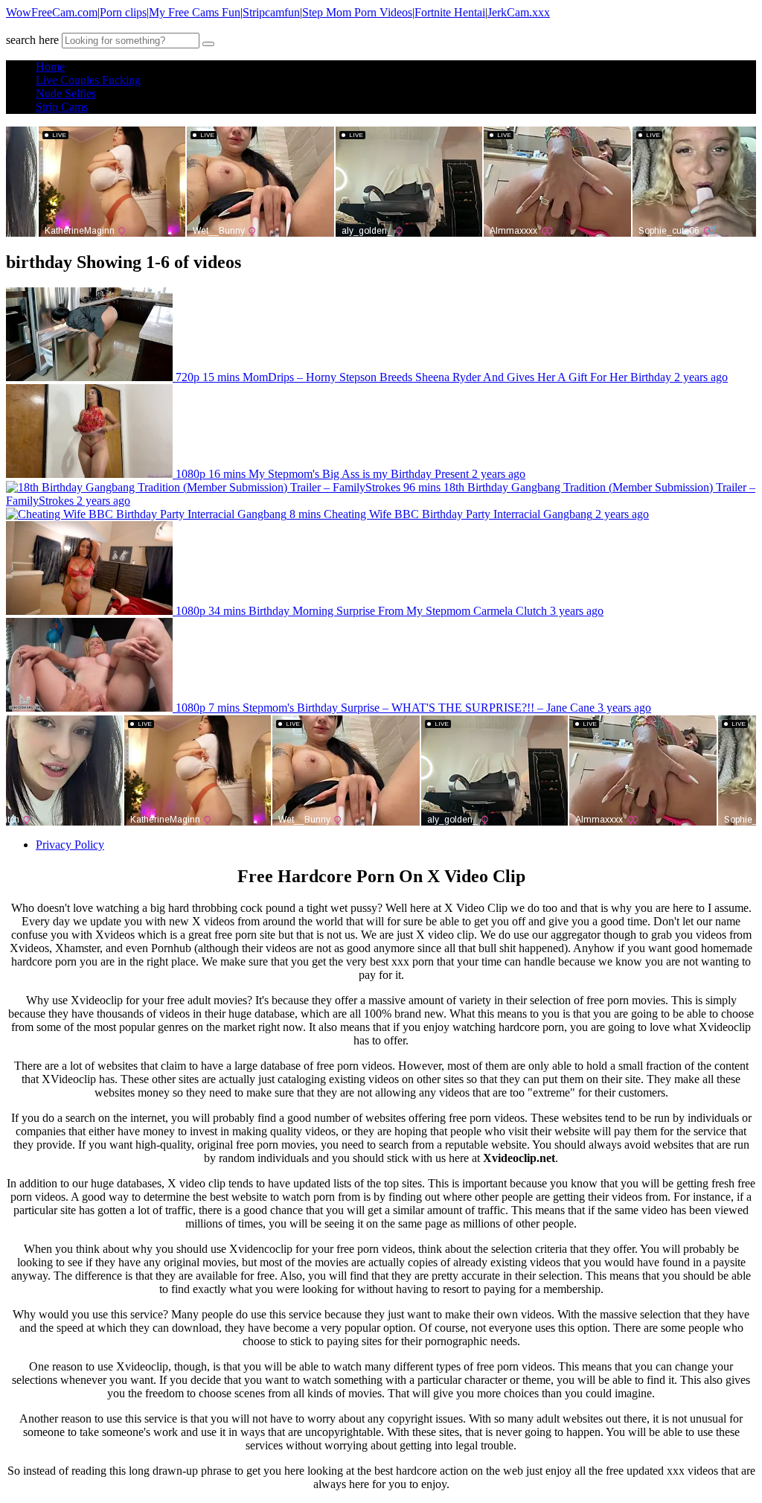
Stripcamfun (271, 12)
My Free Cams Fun (194, 12)
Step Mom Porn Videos (357, 12)
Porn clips (123, 12)
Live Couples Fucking (88, 80)
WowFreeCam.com (51, 12)
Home (50, 66)
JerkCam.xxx (518, 12)
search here (32, 39)
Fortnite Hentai (449, 12)
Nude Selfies (66, 93)
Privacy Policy (70, 844)
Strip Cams (62, 106)
